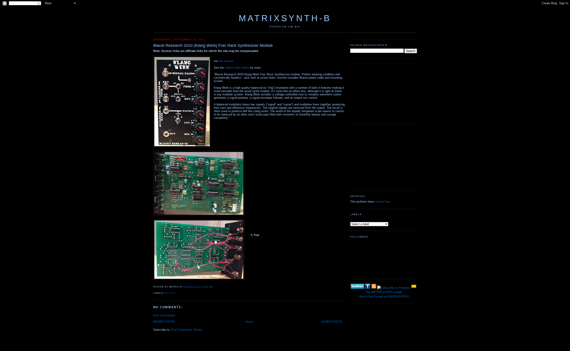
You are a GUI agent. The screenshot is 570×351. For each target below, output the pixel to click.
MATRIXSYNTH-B (285, 18)
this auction (225, 61)
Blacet (170, 293)
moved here (382, 201)
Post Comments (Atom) (186, 329)
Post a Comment (164, 315)
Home (249, 321)
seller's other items (237, 67)
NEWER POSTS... (165, 321)
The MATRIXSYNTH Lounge (383, 292)
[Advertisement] (383, 91)
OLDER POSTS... (333, 321)
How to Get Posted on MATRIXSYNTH (383, 296)
